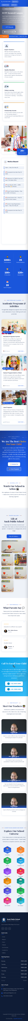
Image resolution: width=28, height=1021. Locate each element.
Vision (3, 942)
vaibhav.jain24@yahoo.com (9, 993)
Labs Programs (7, 407)
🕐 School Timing (8, 32)
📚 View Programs (14, 469)
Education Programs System (11, 336)
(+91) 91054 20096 (7, 1)
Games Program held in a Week (12, 373)
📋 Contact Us (14, 464)
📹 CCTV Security (8, 27)
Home (3, 936)
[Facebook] (2, 928)
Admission (14, 4)
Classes (4, 944)
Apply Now (15, 1)
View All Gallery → (14, 536)
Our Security (5, 947)
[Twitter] (6, 928)
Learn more (21, 351)
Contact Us (5, 950)
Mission (4, 939)
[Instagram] (9, 928)
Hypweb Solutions (18, 1018)
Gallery (4, 952)
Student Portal (6, 4)
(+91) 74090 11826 (14, 689)
